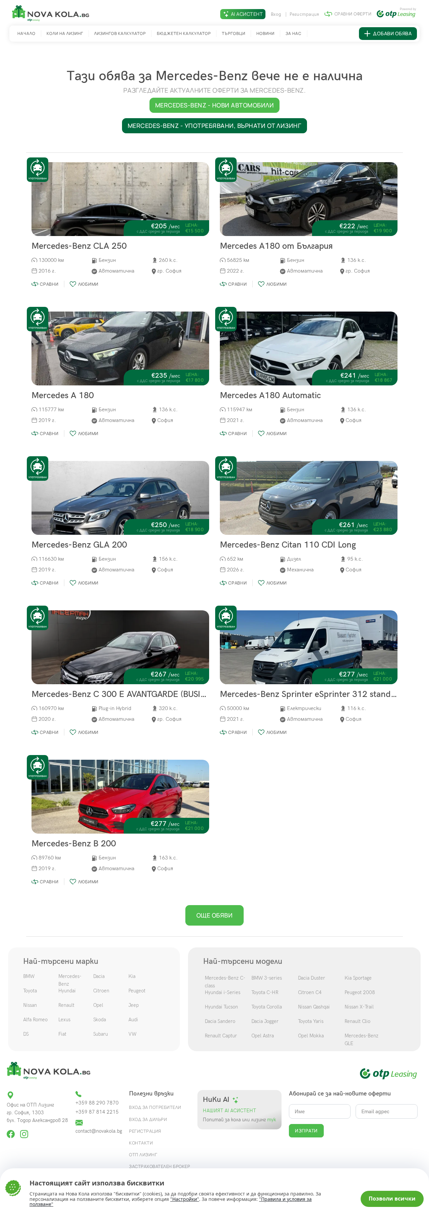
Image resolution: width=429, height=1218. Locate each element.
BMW (29, 976)
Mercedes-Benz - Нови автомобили (214, 105)
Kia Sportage (358, 978)
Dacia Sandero (220, 1021)
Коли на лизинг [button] (65, 33)
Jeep (133, 1005)
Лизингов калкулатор (120, 33)
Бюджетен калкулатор (184, 33)
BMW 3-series (266, 978)
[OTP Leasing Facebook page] (11, 1131)
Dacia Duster (311, 978)
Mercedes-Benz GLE (361, 1039)
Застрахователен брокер (159, 1166)
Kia (131, 976)
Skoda (99, 1020)
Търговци (233, 33)
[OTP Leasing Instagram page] (24, 1131)
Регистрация (304, 14)
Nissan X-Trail (359, 1007)
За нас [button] (294, 33)
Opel (98, 1005)
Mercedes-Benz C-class (225, 982)
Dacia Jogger (265, 1021)
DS (26, 1034)
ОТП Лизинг (143, 1155)
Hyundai (67, 991)
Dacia (99, 976)
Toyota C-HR (265, 992)
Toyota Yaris (310, 1021)
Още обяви (214, 915)
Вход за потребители (155, 1107)
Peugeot (136, 991)
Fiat (62, 1034)
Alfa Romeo (35, 1020)
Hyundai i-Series (222, 992)
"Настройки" (184, 1199)
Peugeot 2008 (360, 992)
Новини (265, 33)
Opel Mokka (311, 1036)
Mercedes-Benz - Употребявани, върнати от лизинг (215, 126)
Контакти (141, 1143)
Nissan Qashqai (314, 1007)
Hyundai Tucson (221, 1007)
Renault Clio (357, 1021)
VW (132, 1034)
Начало (26, 33)
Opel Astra (262, 1036)
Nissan (30, 1005)
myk (271, 1120)
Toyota (30, 991)
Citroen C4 (310, 992)
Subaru (100, 1034)
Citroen (101, 991)
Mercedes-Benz (69, 980)
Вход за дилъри (148, 1119)
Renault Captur (221, 1036)
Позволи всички (392, 1198)
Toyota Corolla (266, 1007)
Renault (66, 1005)
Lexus (64, 1020)
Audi (133, 1020)
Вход (277, 14)
